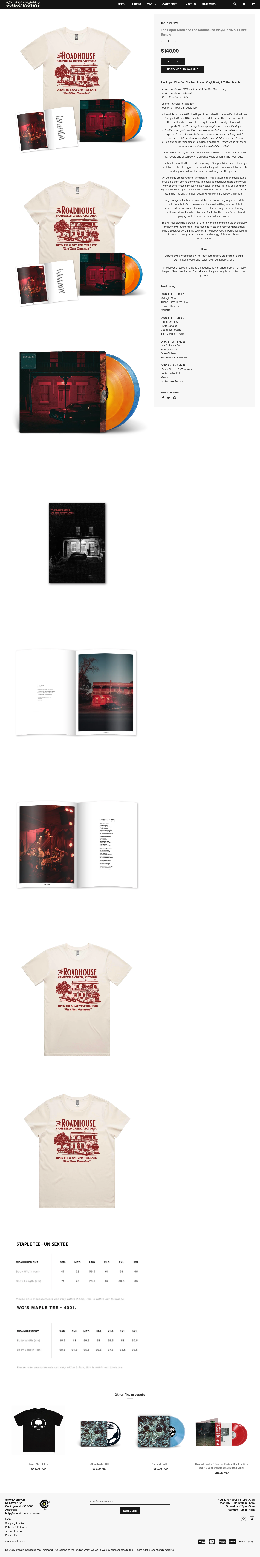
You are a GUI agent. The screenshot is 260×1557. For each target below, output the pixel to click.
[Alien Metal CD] (99, 1431)
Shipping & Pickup (15, 1523)
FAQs (8, 1519)
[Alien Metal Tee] (38, 1431)
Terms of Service (14, 1531)
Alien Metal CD (99, 1464)
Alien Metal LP (160, 1464)
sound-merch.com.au (15, 1541)
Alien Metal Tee (38, 1464)
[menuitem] (122, 4)
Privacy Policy (13, 1535)
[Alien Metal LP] (160, 1431)
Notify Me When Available (182, 69)
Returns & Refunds (16, 1527)
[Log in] (244, 4)
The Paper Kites (169, 23)
